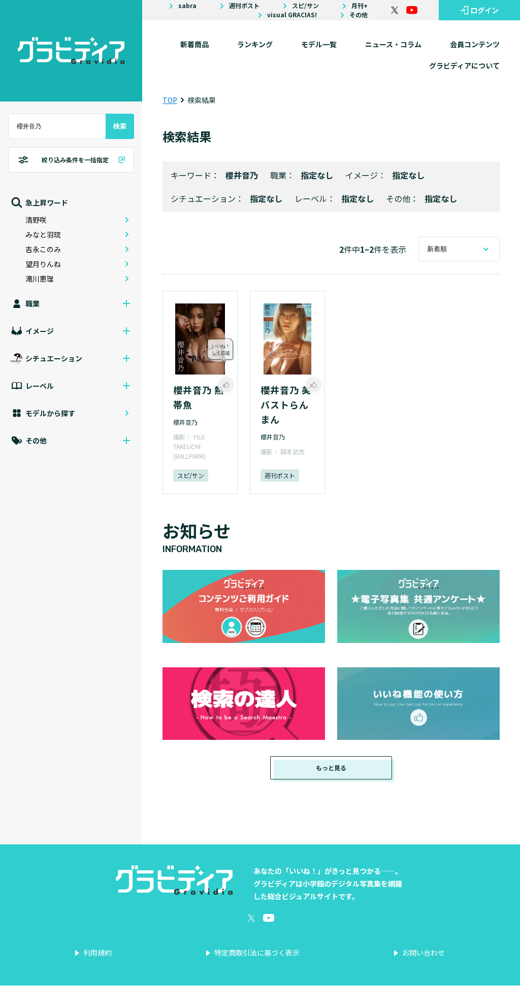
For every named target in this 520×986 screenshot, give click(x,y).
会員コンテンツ (475, 44)
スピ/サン (305, 6)
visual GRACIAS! (292, 15)
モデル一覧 (319, 44)
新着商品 (194, 44)
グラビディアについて (464, 65)
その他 (358, 15)
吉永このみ (43, 249)
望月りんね (43, 264)
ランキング (255, 44)
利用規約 (97, 952)
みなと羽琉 (43, 234)
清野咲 (36, 220)
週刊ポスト (244, 6)
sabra (187, 6)
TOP (169, 100)
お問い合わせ (423, 952)
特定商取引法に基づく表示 (257, 952)
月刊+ (359, 6)
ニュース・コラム (393, 44)
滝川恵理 (39, 279)
